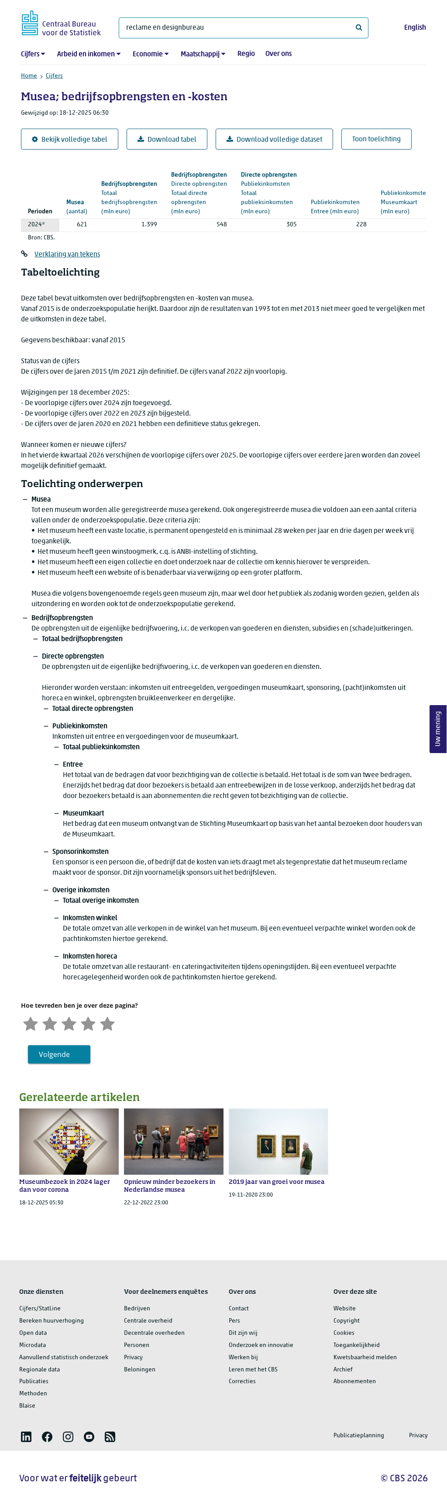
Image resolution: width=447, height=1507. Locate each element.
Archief (343, 1370)
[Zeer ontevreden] (30, 1023)
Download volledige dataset (279, 139)
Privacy (133, 1357)
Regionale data (39, 1370)
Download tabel (172, 139)
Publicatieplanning (359, 1436)
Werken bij (243, 1357)
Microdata (32, 1345)
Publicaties (33, 1381)
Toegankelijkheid (357, 1345)
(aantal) (76, 207)
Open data (33, 1333)
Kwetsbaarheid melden (365, 1357)
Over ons (278, 54)
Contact (239, 1309)
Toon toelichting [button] (376, 139)
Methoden (33, 1394)
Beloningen (139, 1370)
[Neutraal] (69, 1023)
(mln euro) (199, 193)
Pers (234, 1321)
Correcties (242, 1381)
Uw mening (438, 729)
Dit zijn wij (243, 1333)
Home (29, 76)
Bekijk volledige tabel (74, 139)
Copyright (347, 1321)
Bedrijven (137, 1309)
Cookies (344, 1333)
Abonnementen (355, 1381)
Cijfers (30, 54)
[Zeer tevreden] (107, 1023)
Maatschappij (200, 54)
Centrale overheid (148, 1321)
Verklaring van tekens (67, 254)
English (415, 27)
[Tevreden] (88, 1023)
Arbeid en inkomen (86, 54)
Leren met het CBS (253, 1370)
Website (345, 1309)
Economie (148, 54)
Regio (246, 54)
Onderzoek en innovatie (261, 1345)
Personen (136, 1345)
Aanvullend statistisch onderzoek (63, 1357)
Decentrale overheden (154, 1333)
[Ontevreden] (49, 1023)
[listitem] (26, 1437)
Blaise (27, 1406)
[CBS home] (61, 21)
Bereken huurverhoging (51, 1321)
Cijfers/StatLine (40, 1309)
